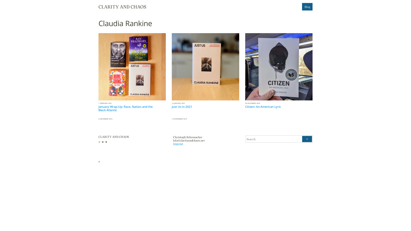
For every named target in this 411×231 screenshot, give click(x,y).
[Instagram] (99, 142)
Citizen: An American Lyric (263, 106)
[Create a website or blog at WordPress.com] (99, 162)
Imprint (178, 143)
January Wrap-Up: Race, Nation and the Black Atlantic (125, 108)
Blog (307, 7)
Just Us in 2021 (182, 106)
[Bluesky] (103, 142)
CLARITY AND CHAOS (122, 7)
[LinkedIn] (106, 142)
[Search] (307, 139)
